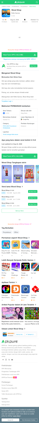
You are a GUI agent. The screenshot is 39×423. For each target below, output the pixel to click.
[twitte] (9, 360)
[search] (36, 2)
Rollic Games (15, 13)
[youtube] (12, 360)
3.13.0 (7, 113)
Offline (16, 232)
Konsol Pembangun (7, 385)
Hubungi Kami (6, 405)
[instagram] (6, 360)
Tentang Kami (6, 402)
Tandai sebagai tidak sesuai (10, 134)
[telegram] (3, 360)
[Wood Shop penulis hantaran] (7, 174)
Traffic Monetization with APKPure (11, 394)
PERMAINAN (15, 6)
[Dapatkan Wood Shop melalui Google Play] (25, 119)
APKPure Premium (7, 377)
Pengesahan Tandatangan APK (11, 371)
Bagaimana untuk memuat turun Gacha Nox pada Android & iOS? (13, 322)
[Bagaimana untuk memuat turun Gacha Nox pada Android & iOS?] (13, 313)
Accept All (10, 420)
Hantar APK (5, 391)
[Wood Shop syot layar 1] (18, 174)
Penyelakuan (24, 6)
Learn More (16, 416)
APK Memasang (6, 368)
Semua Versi (20, 211)
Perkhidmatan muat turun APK (10, 374)
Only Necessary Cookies (28, 420)
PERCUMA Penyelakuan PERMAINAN (9, 127)
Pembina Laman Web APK (9, 388)
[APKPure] (19, 2)
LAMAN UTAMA (6, 6)
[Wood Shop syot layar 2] (29, 174)
